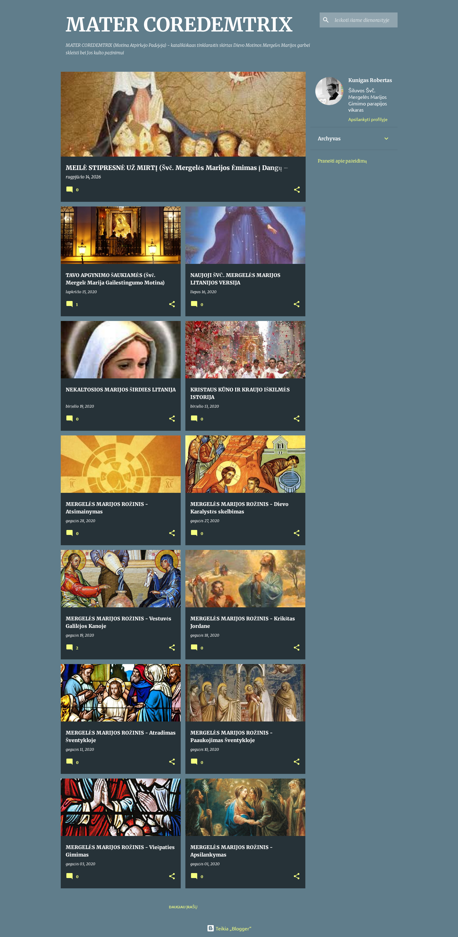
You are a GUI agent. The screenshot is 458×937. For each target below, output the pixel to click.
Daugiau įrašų (183, 907)
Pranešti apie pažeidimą (342, 161)
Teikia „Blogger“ (232, 928)
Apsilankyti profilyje (368, 119)
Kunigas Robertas (370, 80)
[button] (297, 190)
